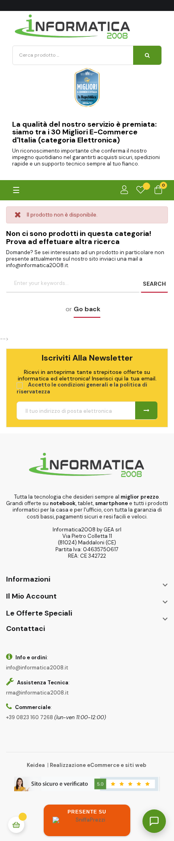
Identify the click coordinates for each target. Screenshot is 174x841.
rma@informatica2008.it (37, 692)
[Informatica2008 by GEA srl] (73, 26)
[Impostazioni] (124, 190)
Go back (87, 309)
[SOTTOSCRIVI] (146, 410)
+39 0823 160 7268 (29, 717)
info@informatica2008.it (37, 667)
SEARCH (154, 283)
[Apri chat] (154, 821)
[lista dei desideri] (140, 190)
